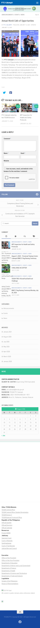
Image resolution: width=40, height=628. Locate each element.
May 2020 (6, 347)
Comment (7, 138)
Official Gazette (6, 523)
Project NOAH (6, 533)
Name (6, 153)
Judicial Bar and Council (9, 548)
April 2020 (7, 352)
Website (6, 161)
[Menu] (37, 2)
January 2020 (8, 361)
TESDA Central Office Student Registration (15, 512)
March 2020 (7, 356)
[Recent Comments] (24, 236)
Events (17, 15)
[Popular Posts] (15, 236)
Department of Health (8, 571)
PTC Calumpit (7, 25)
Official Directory (7, 525)
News (23, 15)
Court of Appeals (7, 541)
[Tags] (33, 236)
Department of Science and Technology (14, 573)
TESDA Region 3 (7, 515)
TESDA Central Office (8, 510)
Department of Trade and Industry (12, 576)
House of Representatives (10, 584)
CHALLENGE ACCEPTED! (19, 268)
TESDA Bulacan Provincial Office (12, 517)
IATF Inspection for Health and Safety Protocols (26, 117)
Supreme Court (6, 538)
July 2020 (6, 342)
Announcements (7, 15)
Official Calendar (7, 528)
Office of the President (9, 558)
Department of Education (9, 563)
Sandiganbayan (6, 543)
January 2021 (8, 332)
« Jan (3, 436)
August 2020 (7, 337)
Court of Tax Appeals (8, 546)
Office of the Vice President (10, 560)
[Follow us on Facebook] (37, 194)
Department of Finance (9, 568)
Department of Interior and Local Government (16, 566)
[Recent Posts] (6, 236)
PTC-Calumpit (7, 2)
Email (23, 153)
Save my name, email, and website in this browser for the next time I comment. (18, 170)
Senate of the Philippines (9, 581)
